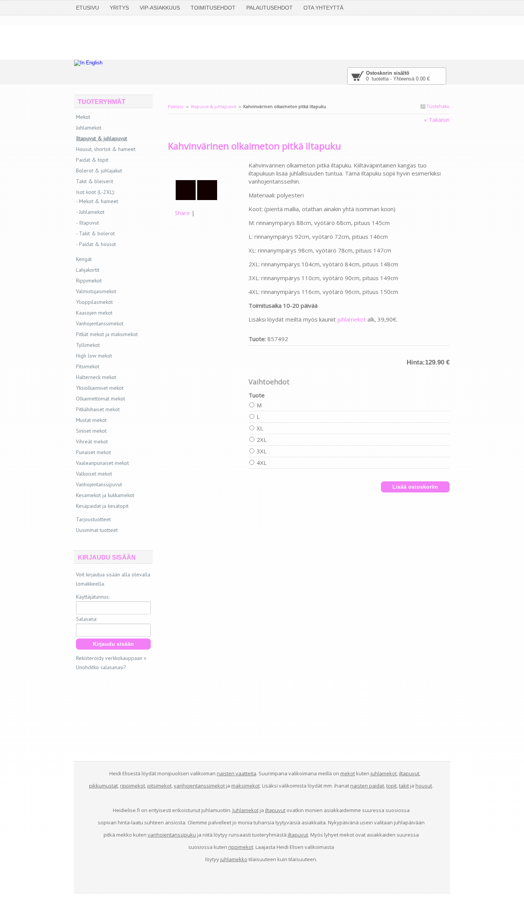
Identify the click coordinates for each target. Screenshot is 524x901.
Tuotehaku (437, 106)
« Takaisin (437, 119)
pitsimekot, (160, 785)
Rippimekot (89, 280)
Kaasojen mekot (94, 312)
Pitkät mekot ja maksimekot (107, 334)
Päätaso (176, 106)
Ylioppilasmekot (94, 302)
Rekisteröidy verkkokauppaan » (111, 658)
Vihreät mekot (92, 441)
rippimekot (132, 785)
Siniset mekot (91, 430)
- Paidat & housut (96, 244)
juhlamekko (233, 859)
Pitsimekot (87, 366)
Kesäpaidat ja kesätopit (102, 505)
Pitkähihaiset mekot (98, 409)
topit (391, 785)
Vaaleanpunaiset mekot (102, 463)
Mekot (83, 116)
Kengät (84, 259)
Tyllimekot (88, 344)
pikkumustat (103, 785)
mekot (347, 773)
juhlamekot (351, 319)
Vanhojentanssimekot (100, 323)
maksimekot (245, 785)
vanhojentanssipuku (172, 834)
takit (404, 785)
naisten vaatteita (236, 773)
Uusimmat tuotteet (97, 530)
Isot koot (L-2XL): (95, 192)
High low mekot (94, 355)
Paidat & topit (92, 159)
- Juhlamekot (90, 211)
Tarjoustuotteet (93, 519)
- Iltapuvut (87, 222)
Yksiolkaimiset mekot (100, 387)
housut (423, 785)
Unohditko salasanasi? (101, 667)
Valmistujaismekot (96, 291)
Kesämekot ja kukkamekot (105, 495)
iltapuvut (409, 773)
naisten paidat (367, 785)
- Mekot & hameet (97, 201)
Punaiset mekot (93, 452)
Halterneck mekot (96, 377)
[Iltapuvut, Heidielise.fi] (208, 165)
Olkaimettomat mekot (100, 398)
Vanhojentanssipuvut (99, 484)
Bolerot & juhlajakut (99, 170)
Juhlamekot (88, 127)
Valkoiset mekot (94, 473)
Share (182, 213)
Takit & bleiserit (94, 181)
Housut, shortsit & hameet (105, 149)
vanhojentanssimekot (199, 785)
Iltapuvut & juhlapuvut (213, 106)
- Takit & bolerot (95, 233)
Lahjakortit (87, 269)
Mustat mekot (91, 420)
